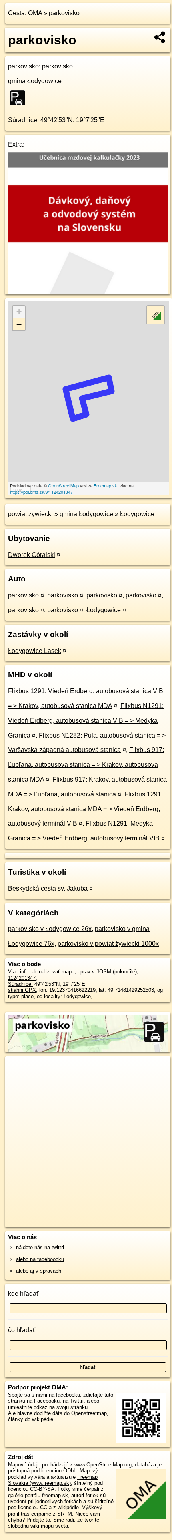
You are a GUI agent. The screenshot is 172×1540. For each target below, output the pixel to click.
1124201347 (22, 978)
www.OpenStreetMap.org (103, 1465)
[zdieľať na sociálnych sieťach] (160, 37)
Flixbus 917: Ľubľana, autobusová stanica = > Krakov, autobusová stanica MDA (86, 764)
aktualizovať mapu (53, 972)
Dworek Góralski (31, 554)
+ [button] (19, 312)
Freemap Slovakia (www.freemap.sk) (53, 1480)
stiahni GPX (22, 990)
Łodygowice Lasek (34, 650)
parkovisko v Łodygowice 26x (50, 928)
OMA (35, 13)
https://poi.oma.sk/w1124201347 (41, 492)
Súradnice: (23, 120)
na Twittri (73, 1401)
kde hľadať (23, 1293)
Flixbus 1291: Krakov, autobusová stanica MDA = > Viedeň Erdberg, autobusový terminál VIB (85, 809)
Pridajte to (38, 1520)
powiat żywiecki (30, 514)
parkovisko (64, 13)
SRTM (64, 1514)
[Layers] (155, 315)
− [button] (19, 324)
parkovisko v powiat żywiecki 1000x (108, 943)
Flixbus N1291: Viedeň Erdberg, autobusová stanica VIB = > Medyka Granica (86, 720)
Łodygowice (137, 514)
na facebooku (64, 1395)
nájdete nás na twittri (40, 1247)
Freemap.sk (105, 485)
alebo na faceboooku (40, 1259)
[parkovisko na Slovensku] (20, 97)
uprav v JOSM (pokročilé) (107, 972)
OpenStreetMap (63, 485)
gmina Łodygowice (86, 514)
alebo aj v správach (38, 1271)
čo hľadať (21, 1330)
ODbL (69, 1471)
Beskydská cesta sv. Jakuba (48, 888)
